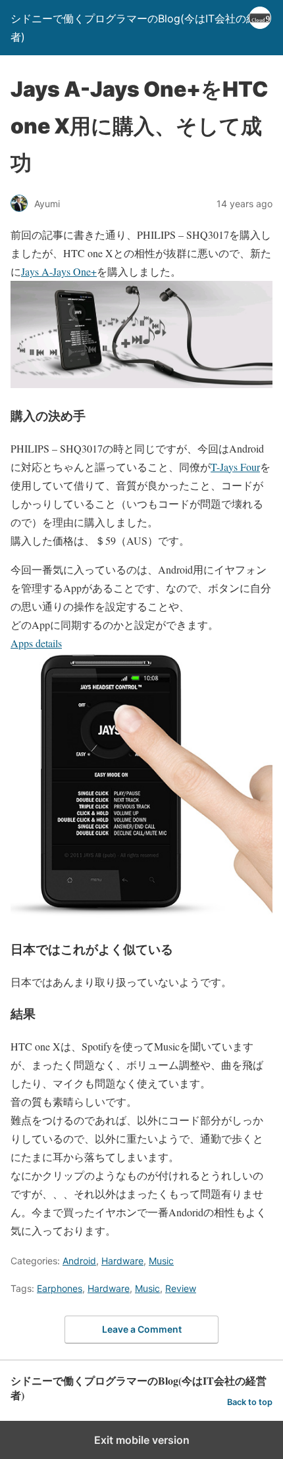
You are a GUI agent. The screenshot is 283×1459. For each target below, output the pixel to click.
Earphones (59, 1288)
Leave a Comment (142, 1329)
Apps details (36, 643)
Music (161, 1260)
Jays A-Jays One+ (59, 271)
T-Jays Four (235, 467)
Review (180, 1288)
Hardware (122, 1260)
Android (79, 1260)
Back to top (249, 1402)
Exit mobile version (142, 1440)
